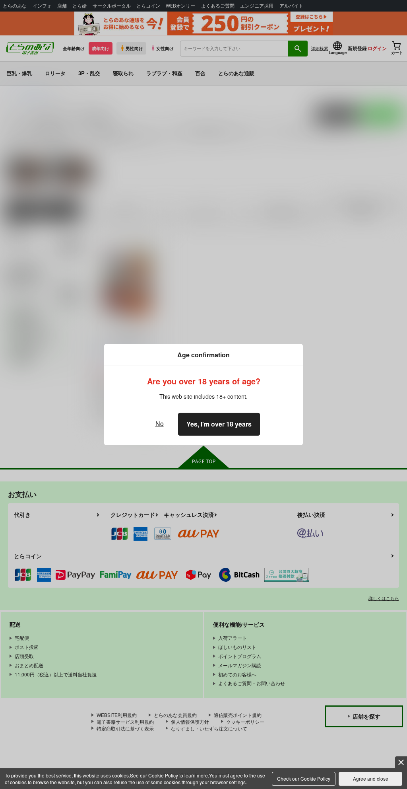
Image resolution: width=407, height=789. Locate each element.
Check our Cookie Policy (303, 778)
